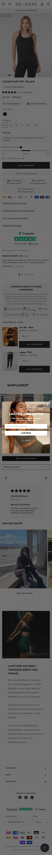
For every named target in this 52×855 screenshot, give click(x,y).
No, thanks (26, 440)
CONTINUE (26, 433)
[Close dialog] (47, 404)
